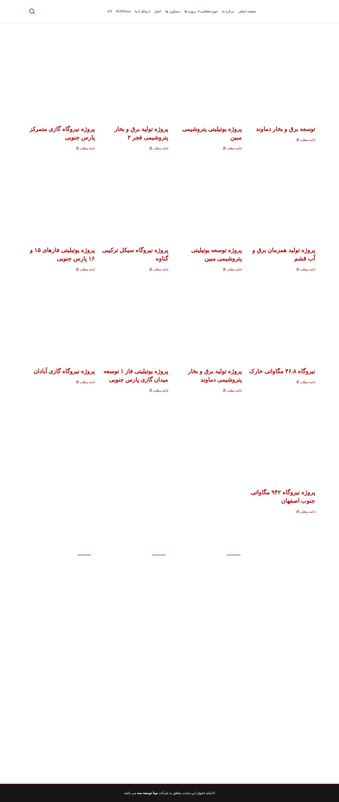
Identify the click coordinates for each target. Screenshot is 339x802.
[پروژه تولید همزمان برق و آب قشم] (279, 196)
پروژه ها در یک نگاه (226, 774)
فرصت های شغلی (227, 732)
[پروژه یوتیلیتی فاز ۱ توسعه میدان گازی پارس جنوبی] (132, 317)
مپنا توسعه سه (147, 793)
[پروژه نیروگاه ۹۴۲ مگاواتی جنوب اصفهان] (279, 438)
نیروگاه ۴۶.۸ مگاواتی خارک (282, 371)
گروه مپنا (159, 604)
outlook (76, 561)
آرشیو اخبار (232, 689)
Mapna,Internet (51, 583)
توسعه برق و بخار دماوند (285, 129)
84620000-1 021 (295, 591)
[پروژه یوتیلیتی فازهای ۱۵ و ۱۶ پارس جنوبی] (59, 196)
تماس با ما (232, 647)
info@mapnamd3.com (273, 613)
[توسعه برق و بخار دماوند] (279, 75)
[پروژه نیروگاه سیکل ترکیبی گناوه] (132, 196)
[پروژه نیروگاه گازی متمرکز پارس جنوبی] (59, 75)
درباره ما (234, 605)
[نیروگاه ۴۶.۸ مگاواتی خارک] (279, 317)
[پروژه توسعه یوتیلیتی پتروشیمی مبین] (206, 196)
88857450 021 (287, 602)
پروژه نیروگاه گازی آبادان (64, 371)
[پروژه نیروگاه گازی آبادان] (59, 317)
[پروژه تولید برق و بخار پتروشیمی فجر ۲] (132, 75)
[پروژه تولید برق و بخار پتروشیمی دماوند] (206, 317)
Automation (63, 572)
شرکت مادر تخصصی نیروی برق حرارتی (137, 661)
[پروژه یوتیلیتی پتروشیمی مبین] (206, 75)
